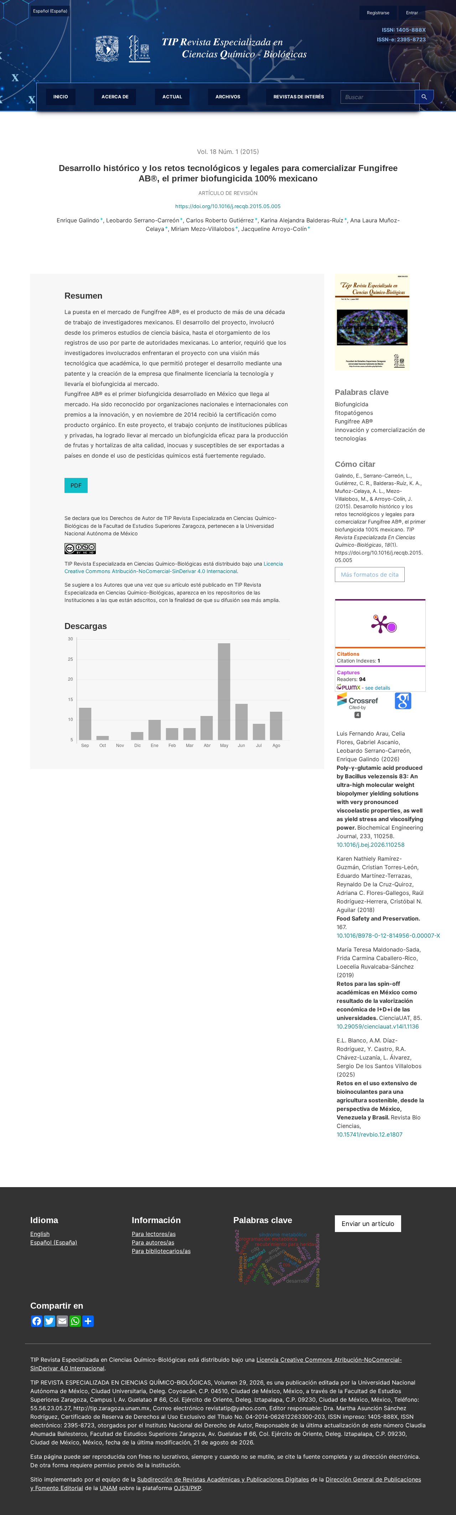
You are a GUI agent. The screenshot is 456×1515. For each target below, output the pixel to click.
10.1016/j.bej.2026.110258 (371, 844)
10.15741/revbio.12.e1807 (370, 1134)
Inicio (60, 96)
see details (377, 688)
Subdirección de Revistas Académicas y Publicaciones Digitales (223, 1479)
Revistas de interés (299, 96)
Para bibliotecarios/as (161, 1250)
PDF (76, 485)
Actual (172, 96)
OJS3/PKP (187, 1487)
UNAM (108, 1487)
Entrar (412, 12)
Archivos (228, 96)
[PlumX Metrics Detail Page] (380, 623)
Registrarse (378, 12)
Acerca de (115, 96)
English (40, 1233)
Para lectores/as (154, 1233)
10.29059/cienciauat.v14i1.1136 (378, 1026)
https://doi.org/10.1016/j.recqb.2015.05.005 (228, 206)
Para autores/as (153, 1242)
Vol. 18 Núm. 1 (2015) (228, 151)
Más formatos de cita (370, 574)
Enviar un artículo (368, 1223)
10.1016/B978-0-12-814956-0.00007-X (388, 935)
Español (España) (51, 11)
